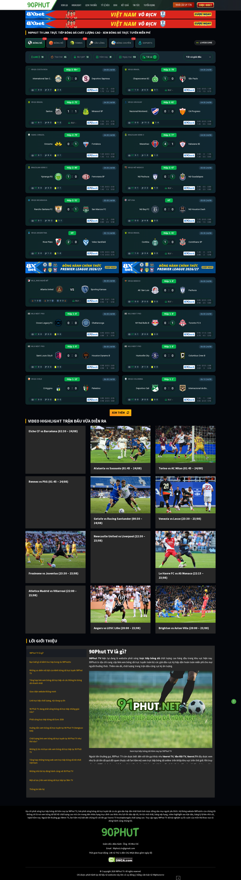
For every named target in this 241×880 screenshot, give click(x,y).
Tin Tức (136, 5)
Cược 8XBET (205, 5)
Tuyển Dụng (149, 5)
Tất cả (151, 57)
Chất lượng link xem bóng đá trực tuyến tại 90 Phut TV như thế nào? (55, 740)
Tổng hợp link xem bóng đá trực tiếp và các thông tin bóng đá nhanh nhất (56, 682)
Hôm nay (105, 57)
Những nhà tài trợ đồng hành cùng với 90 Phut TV (51, 771)
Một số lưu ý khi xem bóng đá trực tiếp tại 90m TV (51, 780)
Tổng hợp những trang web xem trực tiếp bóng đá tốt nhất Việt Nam (55, 761)
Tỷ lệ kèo (105, 5)
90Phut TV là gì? (37, 653)
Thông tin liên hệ (37, 789)
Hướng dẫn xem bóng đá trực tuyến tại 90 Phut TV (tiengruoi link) (56, 729)
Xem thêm (118, 412)
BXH (115, 5)
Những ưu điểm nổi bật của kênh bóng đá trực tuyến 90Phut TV (56, 672)
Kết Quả (125, 5)
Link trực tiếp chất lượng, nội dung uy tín (47, 700)
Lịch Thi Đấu (91, 5)
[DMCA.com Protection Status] (120, 859)
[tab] (35, 43)
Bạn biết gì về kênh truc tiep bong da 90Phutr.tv (50, 662)
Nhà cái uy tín (184, 4)
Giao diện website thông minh (43, 691)
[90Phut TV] (38, 4)
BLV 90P (82, 57)
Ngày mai (129, 57)
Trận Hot (60, 57)
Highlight (76, 5)
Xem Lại (64, 5)
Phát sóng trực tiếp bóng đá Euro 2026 (47, 719)
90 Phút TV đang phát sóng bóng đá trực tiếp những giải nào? (54, 710)
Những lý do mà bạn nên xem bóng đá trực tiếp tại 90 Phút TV (55, 751)
